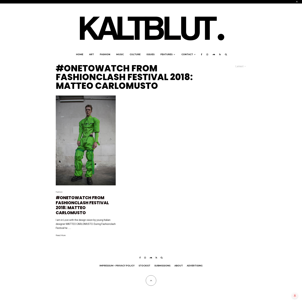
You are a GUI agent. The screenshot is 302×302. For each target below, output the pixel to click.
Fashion (105, 54)
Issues (150, 54)
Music (120, 54)
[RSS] (220, 54)
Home (79, 54)
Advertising (195, 265)
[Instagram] (207, 54)
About (178, 265)
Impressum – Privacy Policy (117, 265)
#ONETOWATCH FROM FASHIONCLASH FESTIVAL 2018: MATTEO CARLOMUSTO (82, 205)
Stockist (144, 265)
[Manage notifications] (295, 296)
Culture (135, 54)
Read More (61, 235)
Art (91, 54)
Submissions (162, 265)
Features (166, 54)
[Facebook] (201, 54)
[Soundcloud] (213, 54)
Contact (187, 54)
